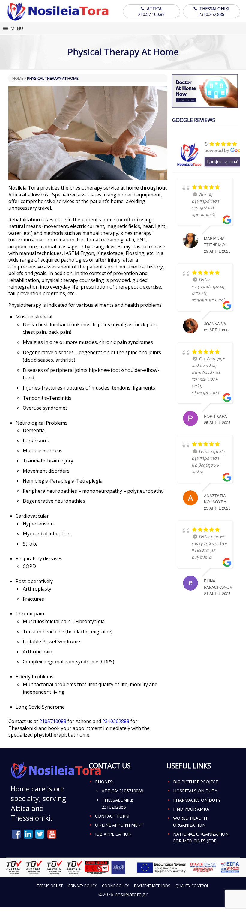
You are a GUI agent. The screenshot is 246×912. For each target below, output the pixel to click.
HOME (17, 78)
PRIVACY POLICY (82, 885)
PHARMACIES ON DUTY (196, 800)
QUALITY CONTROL (192, 885)
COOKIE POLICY (115, 885)
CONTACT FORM (112, 816)
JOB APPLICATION (113, 834)
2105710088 (52, 721)
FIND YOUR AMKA (191, 809)
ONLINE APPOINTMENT (119, 825)
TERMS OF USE (50, 885)
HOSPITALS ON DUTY (195, 791)
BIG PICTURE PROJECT (195, 782)
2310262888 (115, 721)
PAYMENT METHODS (152, 885)
